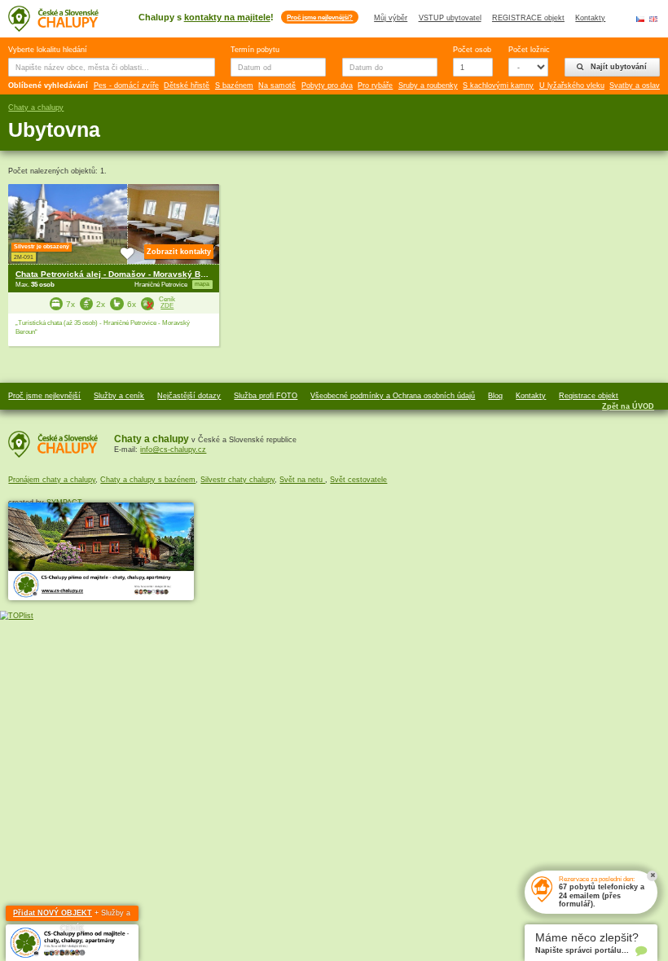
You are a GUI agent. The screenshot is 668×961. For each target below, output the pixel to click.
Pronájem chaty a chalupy (51, 480)
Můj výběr (390, 18)
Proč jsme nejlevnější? (320, 17)
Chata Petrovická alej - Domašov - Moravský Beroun (119, 274)
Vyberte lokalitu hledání (47, 50)
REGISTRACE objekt (528, 18)
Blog (495, 396)
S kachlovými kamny (498, 85)
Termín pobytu (255, 50)
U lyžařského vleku (571, 85)
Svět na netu (302, 480)
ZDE (167, 305)
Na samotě (277, 85)
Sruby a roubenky (428, 85)
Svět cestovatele (358, 480)
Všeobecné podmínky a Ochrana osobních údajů (392, 396)
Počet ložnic (528, 50)
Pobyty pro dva (327, 85)
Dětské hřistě (186, 85)
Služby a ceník (119, 396)
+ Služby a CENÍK (71, 915)
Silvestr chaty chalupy (237, 480)
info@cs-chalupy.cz (173, 449)
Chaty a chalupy (36, 107)
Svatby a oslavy (636, 85)
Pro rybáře (375, 85)
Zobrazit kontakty (179, 252)
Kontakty (590, 18)
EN (653, 18)
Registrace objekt (588, 396)
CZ (640, 18)
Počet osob (472, 50)
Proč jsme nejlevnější (44, 396)
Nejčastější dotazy (189, 396)
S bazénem (234, 85)
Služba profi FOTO (265, 396)
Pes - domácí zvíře (126, 85)
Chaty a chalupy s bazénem (148, 480)
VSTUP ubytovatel (450, 18)
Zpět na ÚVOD (628, 406)
